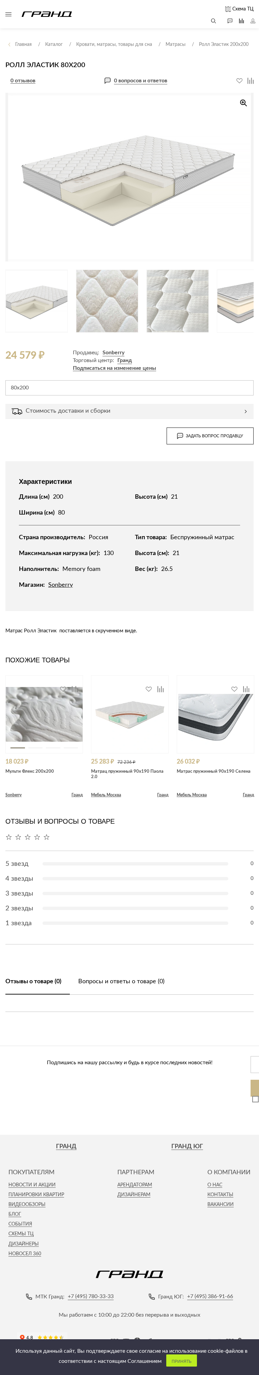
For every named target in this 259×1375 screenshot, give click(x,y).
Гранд (124, 360)
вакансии (220, 1204)
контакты (220, 1194)
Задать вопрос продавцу (214, 436)
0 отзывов (22, 80)
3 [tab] (53, 747)
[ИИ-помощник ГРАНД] (226, 21)
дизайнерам (133, 1194)
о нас (214, 1185)
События (20, 1224)
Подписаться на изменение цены (114, 368)
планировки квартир (36, 1194)
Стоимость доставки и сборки (68, 411)
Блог (14, 1214)
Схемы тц (21, 1234)
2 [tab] (35, 747)
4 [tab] (71, 747)
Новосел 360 (24, 1254)
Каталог (8, 14)
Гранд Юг (187, 1147)
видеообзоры (27, 1204)
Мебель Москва (106, 795)
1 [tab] (17, 747)
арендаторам (134, 1185)
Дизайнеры (23, 1244)
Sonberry (113, 352)
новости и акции (32, 1185)
